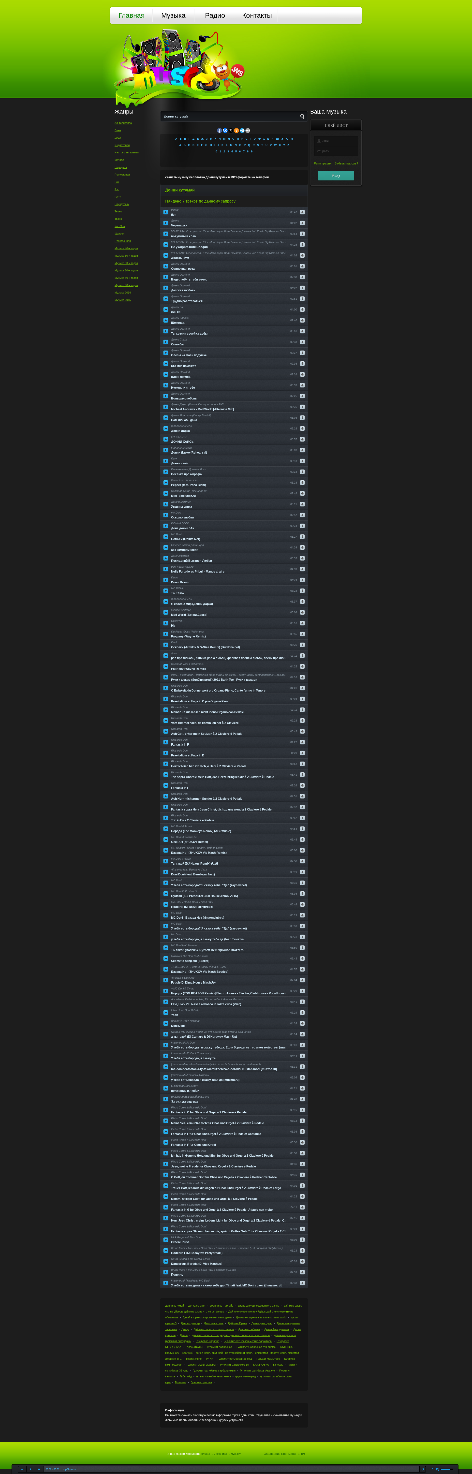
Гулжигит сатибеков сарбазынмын (214, 1370)
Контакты (257, 15)
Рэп (117, 189)
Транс (118, 218)
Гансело (278, 1364)
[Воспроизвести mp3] (165, 212)
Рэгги (118, 196)
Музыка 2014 (123, 292)
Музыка (173, 15)
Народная (121, 167)
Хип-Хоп (120, 226)
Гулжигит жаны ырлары (201, 1364)
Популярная (122, 174)
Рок (117, 181)
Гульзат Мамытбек (268, 1358)
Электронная (123, 240)
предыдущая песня (22, 1469)
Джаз (118, 137)
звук (437, 1469)
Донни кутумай (174, 1305)
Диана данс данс (261, 1323)
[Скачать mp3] (302, 212)
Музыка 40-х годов (126, 248)
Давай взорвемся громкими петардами (207, 1317)
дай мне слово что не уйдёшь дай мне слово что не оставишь (231, 1335)
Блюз (118, 130)
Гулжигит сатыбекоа (219, 1346)
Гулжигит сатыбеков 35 (234, 1364)
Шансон (119, 233)
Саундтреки (122, 204)
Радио (215, 15)
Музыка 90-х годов (126, 285)
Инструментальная (127, 152)
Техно (118, 211)
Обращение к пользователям (284, 1454)
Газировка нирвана (207, 1341)
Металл (119, 159)
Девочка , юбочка (249, 1329)
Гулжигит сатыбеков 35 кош (235, 1358)
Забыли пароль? (346, 163)
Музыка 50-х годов (126, 255)
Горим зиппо (194, 1358)
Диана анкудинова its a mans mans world (261, 1317)
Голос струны (194, 1346)
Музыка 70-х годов (126, 270)
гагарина (289, 1358)
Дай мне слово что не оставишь (214, 1329)
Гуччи (209, 1358)
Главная (131, 15)
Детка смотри (196, 1305)
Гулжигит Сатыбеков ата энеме (256, 1346)
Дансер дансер (190, 1323)
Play (31, 1469)
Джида (185, 1329)
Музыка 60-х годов (126, 263)
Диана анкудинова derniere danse (258, 1305)
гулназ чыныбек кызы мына (213, 1376)
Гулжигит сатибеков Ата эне (257, 1370)
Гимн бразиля (173, 1364)
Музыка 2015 (123, 299)
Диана (184, 1335)
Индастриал (122, 145)
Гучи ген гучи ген (201, 1382)
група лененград (245, 1376)
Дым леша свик (213, 1323)
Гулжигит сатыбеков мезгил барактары (248, 1341)
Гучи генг (180, 1382)
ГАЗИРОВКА (261, 1364)
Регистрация (323, 163)
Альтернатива (123, 122)
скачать (422, 1469)
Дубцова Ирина (237, 1323)
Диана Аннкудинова (276, 1329)
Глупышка (286, 1346)
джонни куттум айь (221, 1305)
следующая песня (39, 1469)
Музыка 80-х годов (126, 277)
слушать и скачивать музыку (221, 1454)
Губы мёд (186, 1376)
